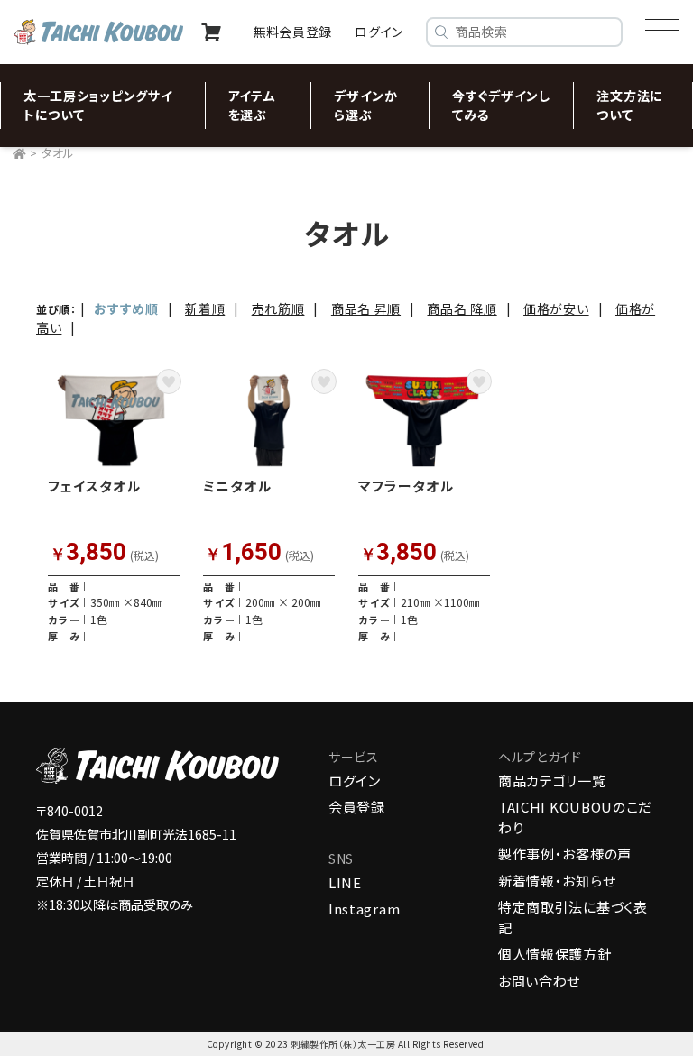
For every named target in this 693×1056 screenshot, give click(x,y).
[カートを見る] (211, 32)
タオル (58, 152)
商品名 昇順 (366, 308)
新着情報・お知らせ (556, 880)
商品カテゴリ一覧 (552, 780)
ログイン (354, 780)
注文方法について (629, 105)
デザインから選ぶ (366, 105)
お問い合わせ (539, 980)
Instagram (364, 908)
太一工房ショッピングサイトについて (97, 105)
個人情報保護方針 (555, 953)
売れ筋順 (278, 308)
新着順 (205, 308)
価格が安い (556, 308)
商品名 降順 (461, 308)
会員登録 (356, 806)
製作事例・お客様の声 (565, 853)
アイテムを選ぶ (252, 105)
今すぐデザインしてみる (501, 105)
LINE (345, 882)
